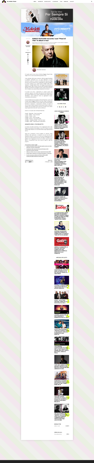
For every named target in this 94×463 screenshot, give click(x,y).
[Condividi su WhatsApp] (28, 54)
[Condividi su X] (28, 58)
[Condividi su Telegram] (28, 60)
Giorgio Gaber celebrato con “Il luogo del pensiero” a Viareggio (38, 153)
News (35, 1)
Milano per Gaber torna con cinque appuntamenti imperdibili (38, 151)
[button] (28, 62)
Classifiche (55, 1)
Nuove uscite (47, 1)
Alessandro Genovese (28, 46)
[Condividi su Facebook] (28, 56)
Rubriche (66, 1)
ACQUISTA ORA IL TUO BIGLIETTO (34, 124)
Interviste (40, 1)
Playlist (72, 1)
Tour (61, 1)
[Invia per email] (28, 64)
